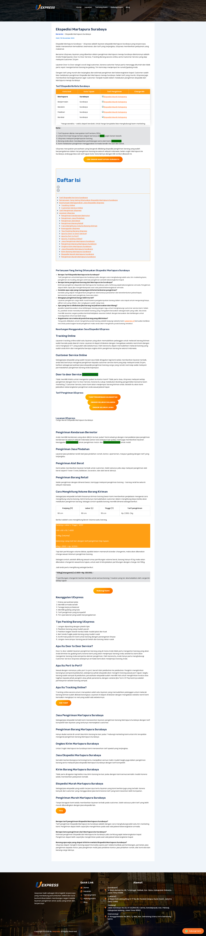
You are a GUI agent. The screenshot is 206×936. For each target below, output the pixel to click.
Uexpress (56, 931)
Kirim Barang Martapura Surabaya (76, 251)
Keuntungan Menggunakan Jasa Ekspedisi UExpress (81, 203)
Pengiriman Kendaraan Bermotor (75, 215)
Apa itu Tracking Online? (71, 239)
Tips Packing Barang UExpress (74, 231)
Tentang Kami (101, 7)
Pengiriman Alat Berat (70, 221)
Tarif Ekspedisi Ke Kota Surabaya (73, 197)
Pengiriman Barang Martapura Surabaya (78, 244)
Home (78, 7)
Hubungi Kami (117, 7)
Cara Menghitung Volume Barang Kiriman (79, 226)
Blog (128, 7)
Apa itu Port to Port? (70, 236)
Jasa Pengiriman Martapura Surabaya (78, 241)
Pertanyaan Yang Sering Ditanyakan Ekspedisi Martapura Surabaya (88, 200)
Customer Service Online (72, 208)
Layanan (88, 7)
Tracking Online (68, 205)
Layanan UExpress (67, 213)
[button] (103, 181)
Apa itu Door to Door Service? (74, 233)
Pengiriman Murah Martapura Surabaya (78, 257)
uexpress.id (130, 321)
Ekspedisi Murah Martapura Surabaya (77, 254)
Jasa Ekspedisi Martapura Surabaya (77, 249)
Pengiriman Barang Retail (72, 223)
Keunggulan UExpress (70, 228)
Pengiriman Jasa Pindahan (73, 218)
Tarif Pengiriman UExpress (70, 210)
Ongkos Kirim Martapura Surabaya (76, 246)
